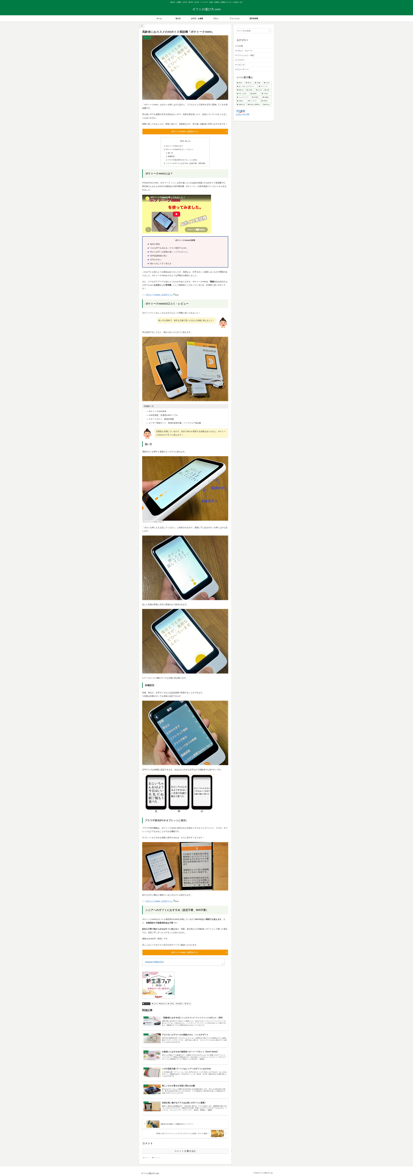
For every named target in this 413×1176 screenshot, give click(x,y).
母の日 (189, 1003)
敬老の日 (163, 1003)
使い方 (170, 153)
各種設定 (171, 156)
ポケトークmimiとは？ (174, 146)
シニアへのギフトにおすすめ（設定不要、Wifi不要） (186, 163)
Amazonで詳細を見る (154, 962)
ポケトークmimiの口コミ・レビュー (179, 149)
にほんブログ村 (242, 114)
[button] (270, 31)
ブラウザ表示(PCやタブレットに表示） (183, 160)
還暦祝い (180, 1003)
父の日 (156, 1003)
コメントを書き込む (185, 1151)
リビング (147, 1003)
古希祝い (172, 1003)
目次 (182, 141)
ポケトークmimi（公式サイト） (185, 131)
